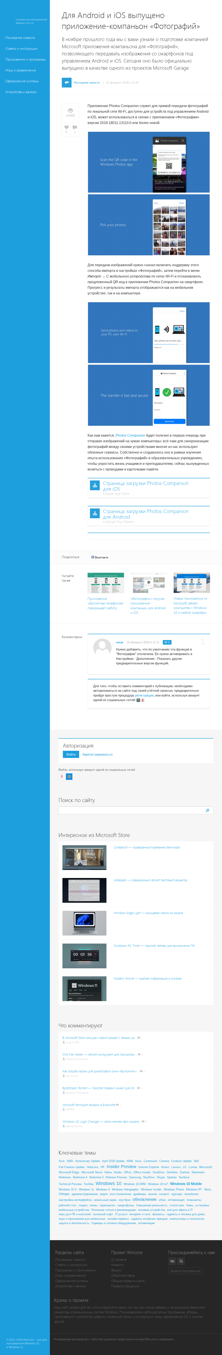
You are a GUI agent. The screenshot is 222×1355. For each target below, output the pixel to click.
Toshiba (88, 1184)
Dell (196, 1161)
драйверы (139, 1194)
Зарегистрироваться (97, 754)
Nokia (108, 1172)
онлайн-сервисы (118, 1218)
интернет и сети (139, 1214)
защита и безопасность (74, 1223)
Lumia (193, 1167)
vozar (119, 642)
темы (189, 1205)
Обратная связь (123, 1275)
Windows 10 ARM (135, 1184)
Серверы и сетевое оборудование (113, 1223)
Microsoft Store (92, 1172)
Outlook (184, 1172)
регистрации (144, 695)
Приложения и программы (25, 59)
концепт (164, 1194)
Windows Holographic (125, 1189)
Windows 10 (108, 1183)
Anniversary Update (87, 1161)
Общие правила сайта (128, 1281)
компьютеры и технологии (187, 1218)
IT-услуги (121, 1214)
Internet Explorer (148, 1167)
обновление (144, 1199)
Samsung (135, 1177)
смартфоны (125, 1205)
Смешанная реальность (151, 1205)
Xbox (207, 1189)
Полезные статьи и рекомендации (113, 1209)
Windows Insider (151, 1189)
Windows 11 (86, 1189)
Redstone (65, 1177)
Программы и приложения (75, 1270)
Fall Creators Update (72, 1167)
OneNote (172, 1172)
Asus (138, 1161)
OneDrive (158, 1172)
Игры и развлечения (20, 70)
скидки (82, 1205)
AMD (70, 1161)
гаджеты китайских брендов (149, 1218)
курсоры (176, 1194)
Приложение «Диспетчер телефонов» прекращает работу (106, 603)
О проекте (119, 1260)
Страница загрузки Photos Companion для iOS (146, 486)
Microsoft (205, 1167)
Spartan (172, 1177)
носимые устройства (151, 1209)
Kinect (165, 1167)
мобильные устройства (74, 1209)
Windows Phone (174, 1189)
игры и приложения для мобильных (82, 1218)
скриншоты (107, 1205)
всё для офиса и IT (180, 1209)
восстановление (120, 1194)
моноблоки (191, 1194)
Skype (161, 1177)
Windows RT (194, 1189)
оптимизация (176, 1200)
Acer (62, 1161)
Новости (117, 1265)
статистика (177, 1205)
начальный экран (105, 1200)
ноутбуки (124, 1200)
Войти (71, 754)
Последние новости (20, 38)
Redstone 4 (80, 1177)
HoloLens (92, 1167)
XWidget (64, 1194)
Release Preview (116, 1177)
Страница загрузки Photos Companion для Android (146, 514)
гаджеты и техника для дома (185, 1214)
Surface (184, 1177)
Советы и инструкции (21, 48)
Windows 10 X (68, 1189)
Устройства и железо (20, 92)
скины (93, 1205)
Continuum (150, 1161)
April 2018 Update (113, 1161)
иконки (152, 1194)
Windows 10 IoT (158, 1184)
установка (202, 1205)
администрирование (85, 1194)
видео (104, 1194)
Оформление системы (22, 81)
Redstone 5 (96, 1177)
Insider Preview (121, 1166)
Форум (116, 1270)
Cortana (164, 1161)
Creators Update (181, 1161)
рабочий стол (67, 1205)
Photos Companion (130, 435)
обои (162, 1200)
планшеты (194, 1200)
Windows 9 (103, 1189)
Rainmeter (198, 1172)
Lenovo (176, 1167)
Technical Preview (70, 1184)
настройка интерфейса (75, 1200)
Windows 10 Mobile (186, 1184)
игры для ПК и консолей (75, 1214)
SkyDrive (149, 1177)
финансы (158, 1214)
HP (102, 1167)
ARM (130, 1161)
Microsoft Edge (69, 1172)
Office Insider (142, 1172)
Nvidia (118, 1172)
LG (184, 1167)
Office (127, 1172)
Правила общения (125, 1286)
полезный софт (103, 1214)
